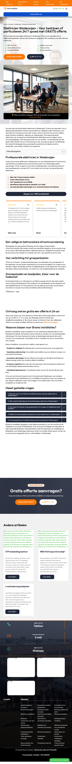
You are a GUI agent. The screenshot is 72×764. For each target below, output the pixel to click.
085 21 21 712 (36, 56)
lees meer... (12, 577)
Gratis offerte (35, 14)
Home (5, 24)
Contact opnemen (38, 634)
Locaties (10, 24)
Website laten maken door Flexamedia (45, 750)
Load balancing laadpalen (17, 586)
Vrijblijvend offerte (14, 56)
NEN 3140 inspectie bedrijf (52, 551)
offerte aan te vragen (50, 322)
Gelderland (18, 24)
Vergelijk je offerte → (36, 117)
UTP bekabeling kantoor (16, 551)
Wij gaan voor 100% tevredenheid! (36, 194)
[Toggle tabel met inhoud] (62, 151)
